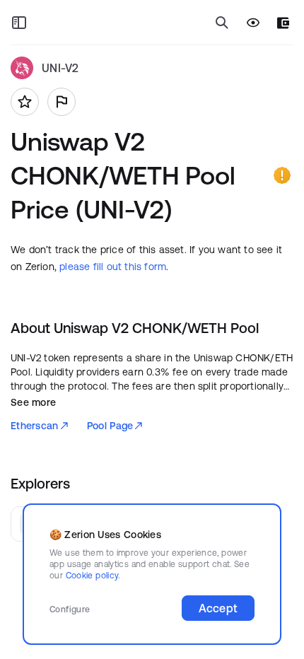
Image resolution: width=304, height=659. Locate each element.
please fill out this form (112, 266)
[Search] (222, 22)
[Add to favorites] (25, 102)
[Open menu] (19, 22)
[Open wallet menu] (283, 23)
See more (33, 402)
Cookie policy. (93, 575)
